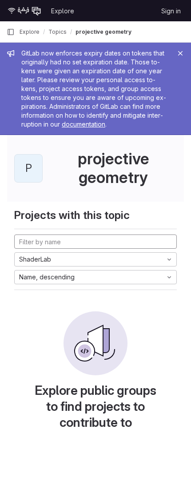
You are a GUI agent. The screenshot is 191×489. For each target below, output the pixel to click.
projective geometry (103, 31)
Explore (62, 11)
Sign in (171, 11)
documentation (83, 124)
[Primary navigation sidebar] (11, 32)
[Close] (180, 53)
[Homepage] (24, 11)
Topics (57, 31)
